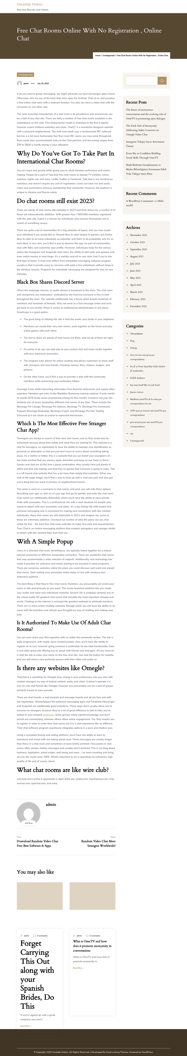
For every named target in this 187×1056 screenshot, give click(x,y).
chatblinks (48, 714)
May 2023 (135, 278)
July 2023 (135, 263)
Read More (25, 1026)
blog (132, 340)
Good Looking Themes (117, 1052)
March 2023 (136, 292)
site (131, 433)
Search (162, 81)
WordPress (147, 1052)
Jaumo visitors (136, 392)
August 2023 (136, 256)
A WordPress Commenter (140, 201)
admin (26, 83)
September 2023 (138, 249)
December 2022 (138, 306)
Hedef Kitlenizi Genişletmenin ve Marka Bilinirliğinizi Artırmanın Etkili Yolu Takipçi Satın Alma (146, 169)
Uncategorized (25, 74)
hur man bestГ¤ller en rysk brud (145, 385)
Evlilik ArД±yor (137, 377)
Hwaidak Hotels (30, 4)
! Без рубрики (136, 333)
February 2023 (137, 299)
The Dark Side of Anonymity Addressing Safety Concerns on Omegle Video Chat (142, 130)
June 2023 (135, 271)
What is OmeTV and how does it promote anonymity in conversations (92, 946)
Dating (133, 347)
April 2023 (135, 285)
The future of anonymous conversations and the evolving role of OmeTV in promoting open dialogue (146, 114)
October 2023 (137, 242)
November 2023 (138, 235)
